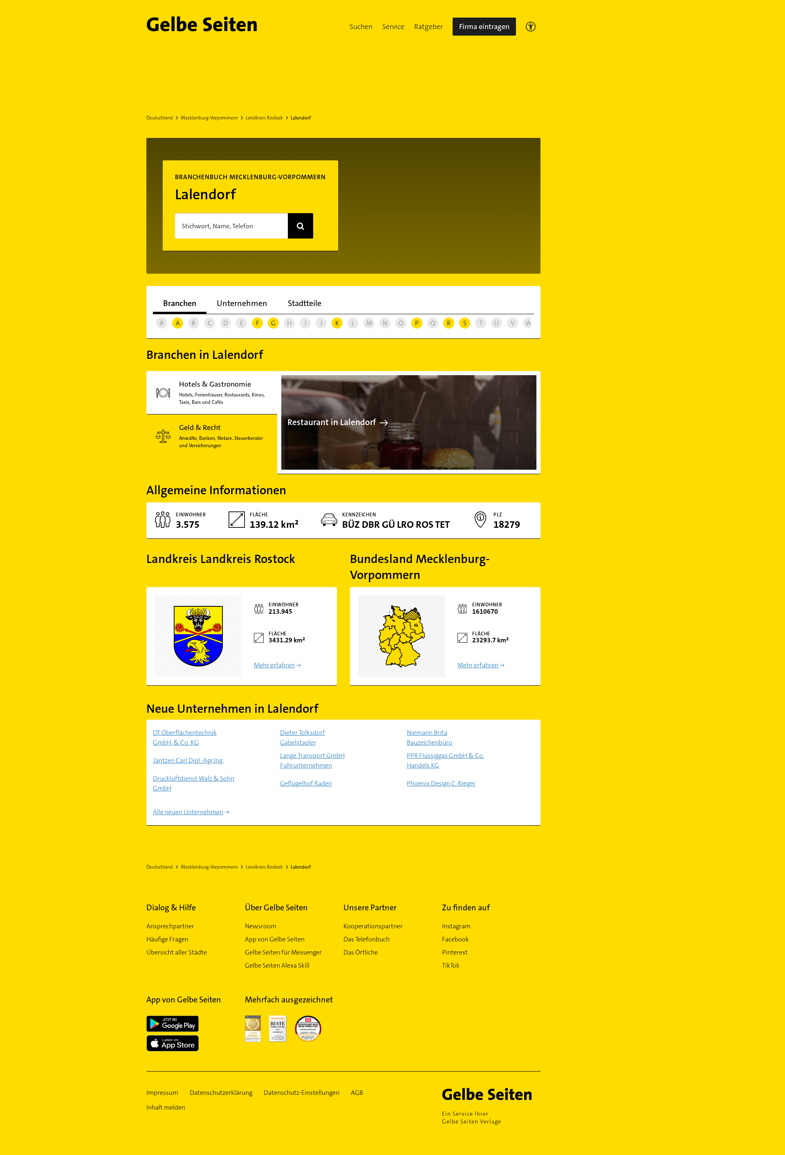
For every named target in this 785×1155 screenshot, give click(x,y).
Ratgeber (428, 27)
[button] (361, 26)
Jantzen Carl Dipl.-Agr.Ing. (188, 760)
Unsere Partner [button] (370, 907)
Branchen (179, 303)
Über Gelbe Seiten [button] (276, 907)
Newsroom (260, 926)
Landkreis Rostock (264, 118)
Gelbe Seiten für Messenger (283, 952)
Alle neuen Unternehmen (188, 812)
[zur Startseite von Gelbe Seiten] (491, 1094)
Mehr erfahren (274, 665)
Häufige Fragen (167, 939)
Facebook (455, 939)
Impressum (162, 1092)
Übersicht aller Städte (176, 952)
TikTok (451, 965)
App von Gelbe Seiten (275, 939)
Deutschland (159, 118)
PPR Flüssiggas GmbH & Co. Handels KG (445, 760)
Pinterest (455, 952)
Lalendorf (301, 118)
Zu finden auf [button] (466, 907)
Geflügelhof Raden (306, 783)
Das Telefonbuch (366, 939)
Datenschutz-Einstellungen (301, 1092)
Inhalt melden (165, 1107)
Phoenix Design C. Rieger (441, 783)
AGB (357, 1092)
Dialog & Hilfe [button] (171, 907)
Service (393, 27)
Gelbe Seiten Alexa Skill (277, 965)
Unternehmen (242, 303)
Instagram (456, 926)
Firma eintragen (484, 27)
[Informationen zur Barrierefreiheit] (531, 26)
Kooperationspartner (373, 926)
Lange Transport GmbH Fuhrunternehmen (312, 760)
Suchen (361, 27)
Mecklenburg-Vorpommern (209, 118)
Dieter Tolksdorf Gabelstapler (302, 737)
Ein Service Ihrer (471, 1117)
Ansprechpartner (170, 926)
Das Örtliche (360, 952)
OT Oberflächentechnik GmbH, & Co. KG (185, 737)
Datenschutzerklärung (221, 1092)
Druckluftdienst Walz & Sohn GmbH (193, 783)
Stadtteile (304, 303)
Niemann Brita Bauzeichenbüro (429, 737)
